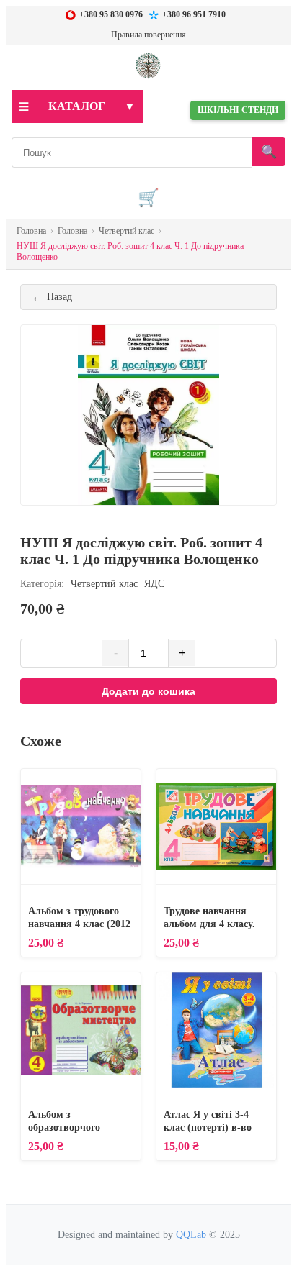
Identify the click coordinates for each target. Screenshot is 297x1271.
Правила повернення (148, 34)
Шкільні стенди (238, 110)
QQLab (191, 1234)
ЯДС (154, 583)
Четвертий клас (104, 583)
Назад (52, 297)
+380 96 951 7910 (194, 14)
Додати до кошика (148, 691)
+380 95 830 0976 (111, 14)
